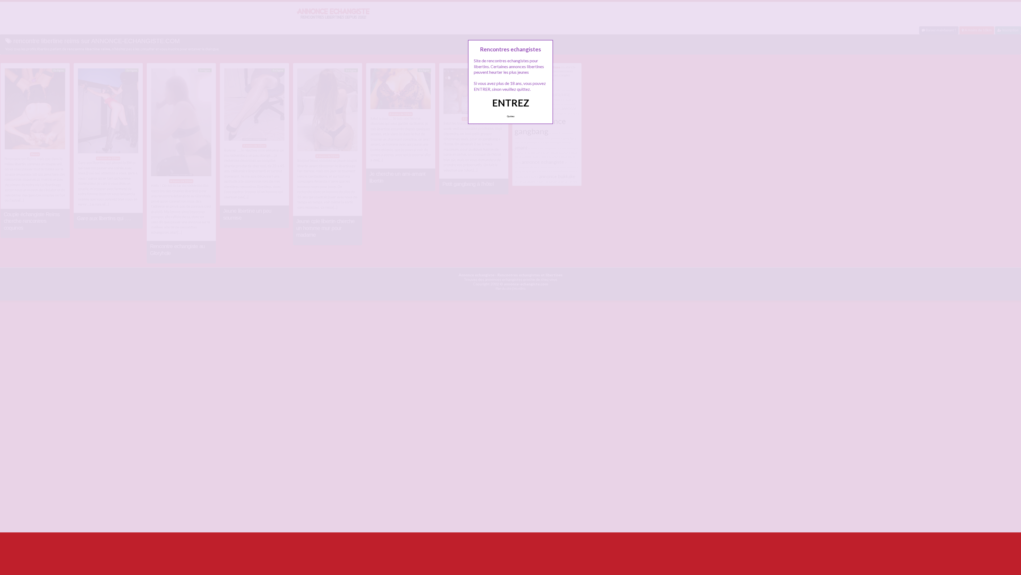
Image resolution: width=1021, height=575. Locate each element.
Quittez (510, 116)
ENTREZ (510, 103)
